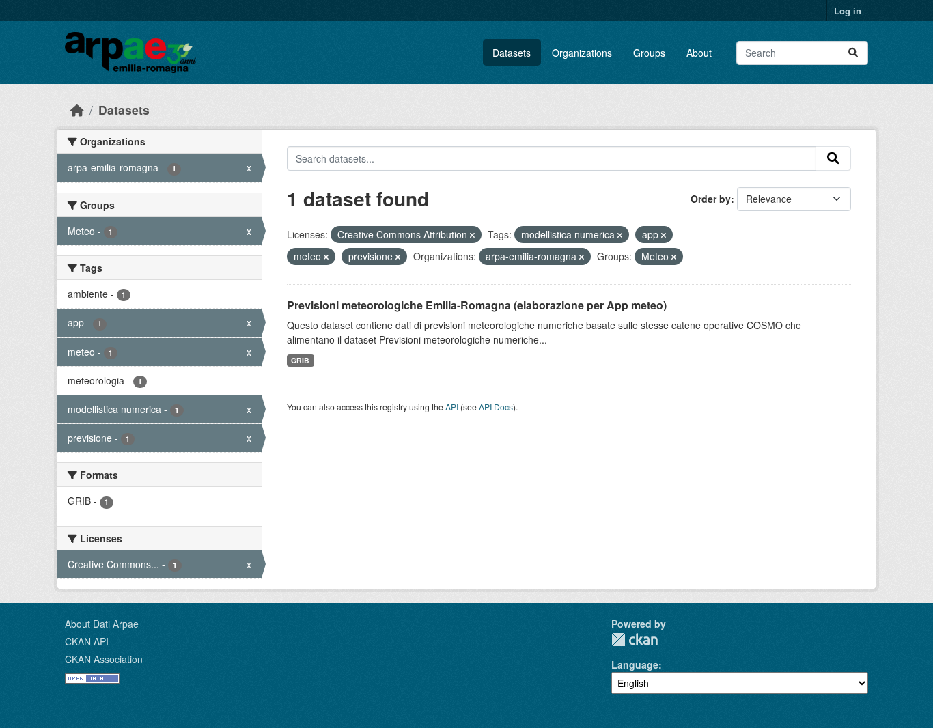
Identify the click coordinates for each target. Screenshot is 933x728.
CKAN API (87, 641)
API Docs (496, 406)
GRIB (300, 360)
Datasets (511, 52)
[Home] (77, 109)
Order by (711, 199)
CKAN (634, 639)
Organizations (582, 52)
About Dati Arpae (102, 623)
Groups (649, 52)
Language (634, 664)
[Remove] (472, 234)
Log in (847, 10)
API (451, 406)
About (699, 52)
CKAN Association (104, 659)
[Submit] (853, 53)
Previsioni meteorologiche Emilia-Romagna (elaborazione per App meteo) (477, 305)
